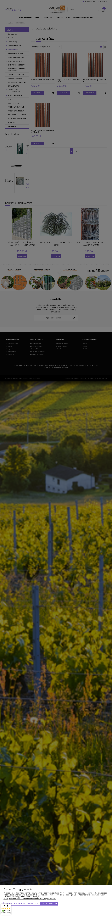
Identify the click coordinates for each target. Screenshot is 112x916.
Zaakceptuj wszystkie (49, 903)
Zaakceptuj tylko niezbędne (15, 903)
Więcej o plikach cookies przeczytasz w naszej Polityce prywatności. (30, 899)
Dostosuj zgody (32, 903)
